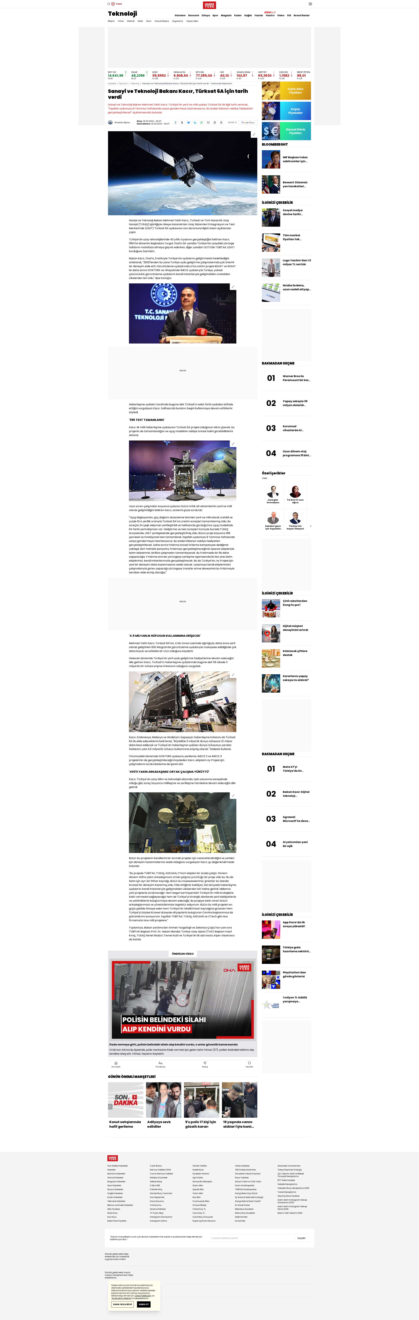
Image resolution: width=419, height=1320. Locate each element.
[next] (256, 1107)
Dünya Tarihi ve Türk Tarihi (248, 1181)
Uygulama (177, 21)
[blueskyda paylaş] (188, 122)
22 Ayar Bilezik (199, 1205)
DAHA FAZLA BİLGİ (122, 1304)
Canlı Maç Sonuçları (202, 1216)
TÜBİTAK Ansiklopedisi (245, 1189)
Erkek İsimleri (241, 1216)
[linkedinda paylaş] (195, 122)
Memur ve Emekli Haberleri (120, 1205)
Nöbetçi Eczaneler (158, 1177)
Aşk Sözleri (197, 1177)
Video (280, 15)
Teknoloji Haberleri (116, 1201)
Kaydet (302, 1238)
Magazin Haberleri (116, 1181)
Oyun (148, 21)
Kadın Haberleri (114, 1197)
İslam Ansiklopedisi (244, 1185)
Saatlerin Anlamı (200, 1173)
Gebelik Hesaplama (287, 1184)
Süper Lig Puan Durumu (204, 1220)
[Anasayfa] (112, 1158)
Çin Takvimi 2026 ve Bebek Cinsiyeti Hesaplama (291, 1175)
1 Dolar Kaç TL (199, 1209)
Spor (215, 15)
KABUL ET (144, 1304)
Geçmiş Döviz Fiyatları (289, 1196)
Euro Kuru (112, 1216)
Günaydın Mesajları (202, 1181)
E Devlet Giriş (156, 1189)
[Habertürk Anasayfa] (209, 4)
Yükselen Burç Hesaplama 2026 (293, 1188)
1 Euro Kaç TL (198, 1213)
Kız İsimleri (240, 1220)
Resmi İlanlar (302, 15)
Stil (289, 15)
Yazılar (259, 15)
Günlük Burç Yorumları (161, 1193)
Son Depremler (157, 1197)
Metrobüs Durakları (244, 1209)
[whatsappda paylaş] (201, 122)
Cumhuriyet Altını (201, 1201)
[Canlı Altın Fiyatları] (286, 91)
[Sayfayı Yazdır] (214, 122)
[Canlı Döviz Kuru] (286, 131)
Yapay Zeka (192, 21)
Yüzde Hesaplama (287, 1192)
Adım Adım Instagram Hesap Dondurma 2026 (292, 1201)
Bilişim (111, 21)
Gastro (270, 15)
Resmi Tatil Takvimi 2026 (290, 1213)
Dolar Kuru (112, 1213)
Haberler (112, 83)
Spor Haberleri (114, 1185)
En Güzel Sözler (242, 1205)
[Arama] (109, 4)
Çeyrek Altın (198, 1189)
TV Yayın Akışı (156, 1213)
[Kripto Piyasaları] (286, 111)
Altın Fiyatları (113, 1209)
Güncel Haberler (115, 1177)
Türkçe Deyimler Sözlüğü (290, 1169)
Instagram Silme (158, 1220)
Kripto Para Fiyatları (116, 1220)
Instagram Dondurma (161, 1216)
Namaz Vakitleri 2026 (160, 1169)
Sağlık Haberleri (115, 1193)
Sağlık (248, 15)
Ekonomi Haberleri (116, 1173)
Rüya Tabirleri (242, 1177)
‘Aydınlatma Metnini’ (121, 1298)
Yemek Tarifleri (199, 1165)
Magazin (226, 15)
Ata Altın (196, 1197)
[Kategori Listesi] (310, 4)
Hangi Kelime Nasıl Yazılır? (248, 1201)
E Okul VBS (155, 1185)
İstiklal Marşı (156, 1181)
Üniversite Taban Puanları (247, 1173)
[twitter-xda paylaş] (182, 122)
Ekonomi (193, 15)
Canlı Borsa (156, 1165)
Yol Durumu (155, 1205)
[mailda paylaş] (208, 122)
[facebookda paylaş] (175, 122)
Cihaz (121, 21)
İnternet (130, 21)
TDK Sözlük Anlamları (245, 1169)
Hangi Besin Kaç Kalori (246, 1193)
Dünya (206, 15)
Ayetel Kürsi (198, 1169)
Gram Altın (197, 1185)
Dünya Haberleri (115, 1189)
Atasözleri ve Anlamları (289, 1165)
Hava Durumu (157, 1201)
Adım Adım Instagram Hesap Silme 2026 (292, 1207)
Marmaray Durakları (245, 1213)
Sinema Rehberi (158, 1209)
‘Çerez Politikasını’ (143, 1295)
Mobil (140, 21)
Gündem (180, 15)
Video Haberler (242, 1165)
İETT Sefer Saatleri (286, 1180)
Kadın (238, 15)
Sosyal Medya (162, 21)
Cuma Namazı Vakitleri (161, 1173)
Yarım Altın (197, 1193)
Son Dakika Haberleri (117, 1165)
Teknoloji (122, 14)
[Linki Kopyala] (221, 122)
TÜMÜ (264, 478)
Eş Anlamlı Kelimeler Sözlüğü (249, 1197)
